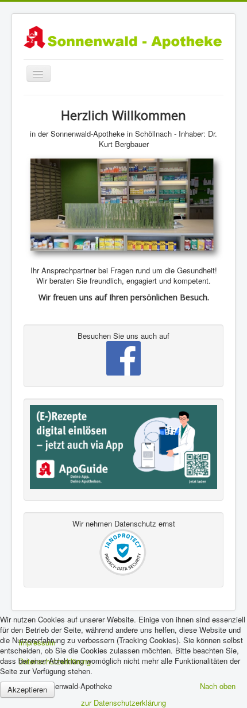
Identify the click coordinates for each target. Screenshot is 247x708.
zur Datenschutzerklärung (123, 702)
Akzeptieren (27, 689)
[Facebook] (123, 358)
